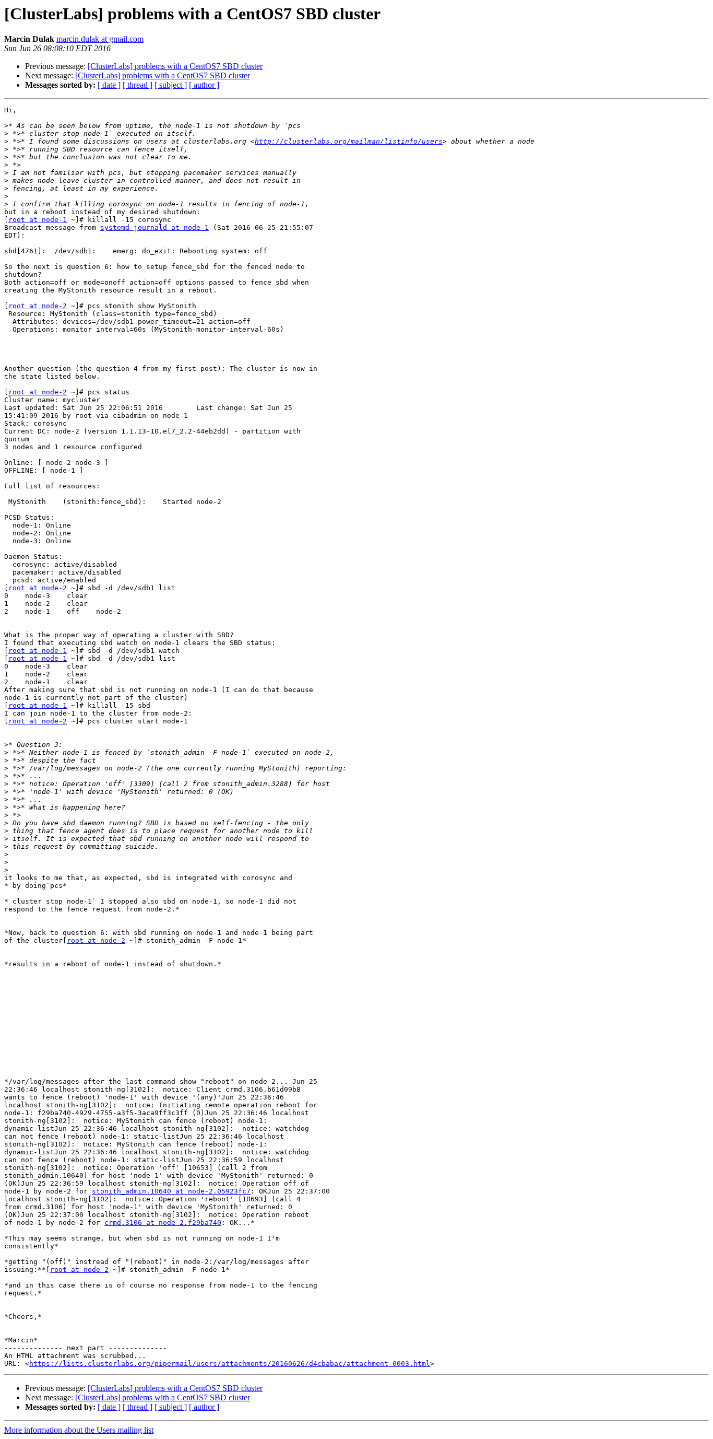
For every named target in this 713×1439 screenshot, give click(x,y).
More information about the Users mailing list (78, 1429)
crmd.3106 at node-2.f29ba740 (162, 1222)
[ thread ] (137, 84)
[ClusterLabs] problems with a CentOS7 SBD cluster (175, 66)
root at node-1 (37, 220)
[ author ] (204, 84)
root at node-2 (37, 306)
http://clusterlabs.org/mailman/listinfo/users (349, 141)
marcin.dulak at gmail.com (100, 38)
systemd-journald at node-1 (154, 227)
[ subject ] (171, 84)
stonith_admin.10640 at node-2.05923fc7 (171, 1191)
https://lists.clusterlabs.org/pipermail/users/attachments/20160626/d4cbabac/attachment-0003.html (229, 1363)
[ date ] (109, 84)
